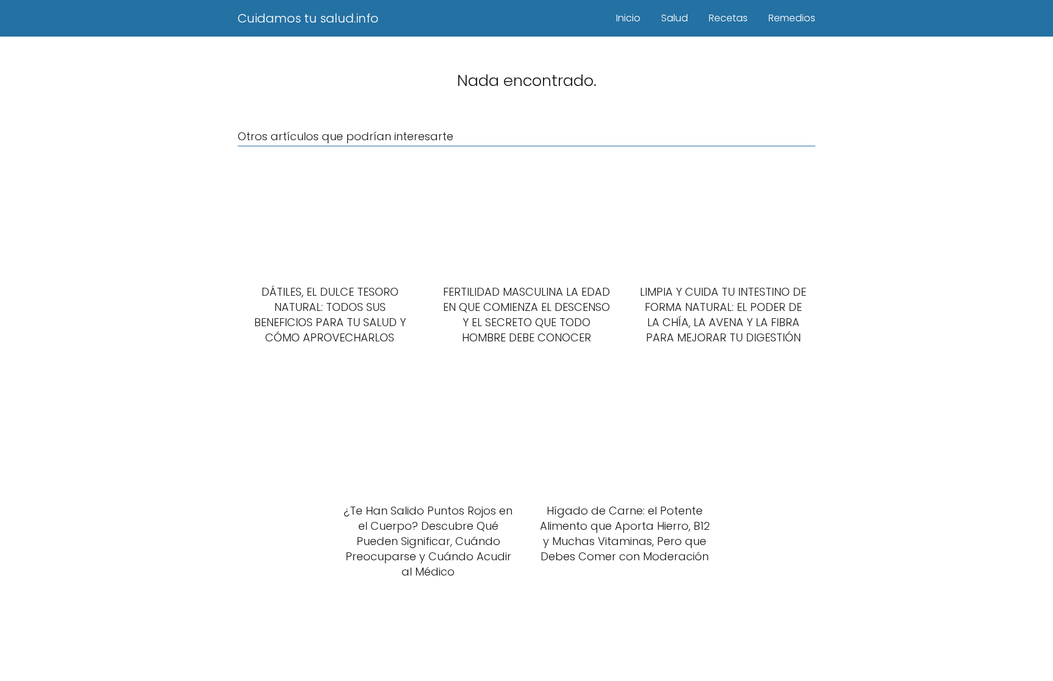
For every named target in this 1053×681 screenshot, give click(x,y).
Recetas (728, 18)
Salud (674, 18)
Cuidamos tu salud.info (308, 18)
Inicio (628, 18)
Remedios (791, 18)
